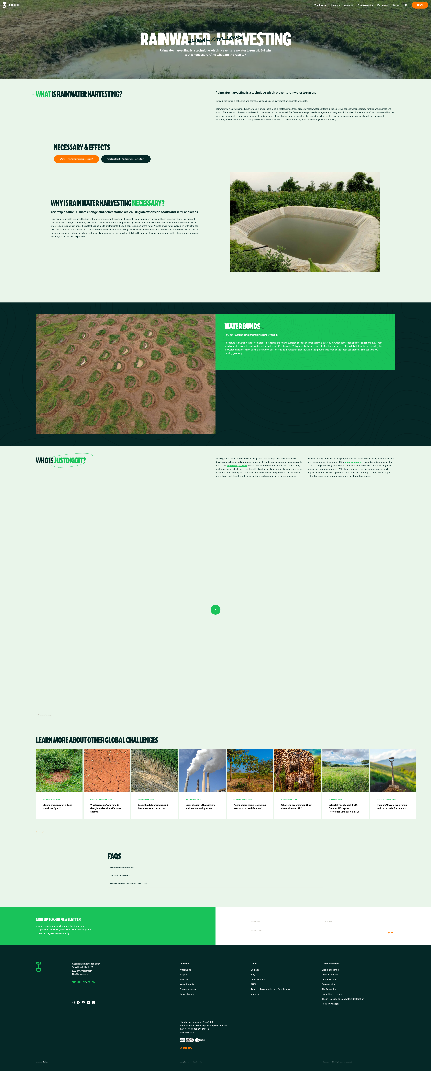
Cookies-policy (197, 1062)
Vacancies (256, 994)
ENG (74, 982)
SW (93, 982)
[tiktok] (93, 1002)
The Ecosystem (329, 989)
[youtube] (83, 1002)
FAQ (253, 974)
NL (79, 982)
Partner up (382, 5)
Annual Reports (258, 979)
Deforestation (328, 984)
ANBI (253, 984)
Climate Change (330, 974)
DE (84, 982)
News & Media (365, 5)
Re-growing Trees (331, 1003)
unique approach (353, 462)
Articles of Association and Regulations (270, 989)
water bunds (360, 342)
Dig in (396, 5)
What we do (320, 5)
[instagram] (73, 1002)
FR (88, 982)
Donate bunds (187, 994)
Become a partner (188, 989)
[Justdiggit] (11, 5)
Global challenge (330, 969)
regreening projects (237, 465)
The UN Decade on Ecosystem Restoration (343, 999)
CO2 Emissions (329, 979)
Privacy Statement (185, 1062)
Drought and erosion (332, 994)
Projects (335, 5)
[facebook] (78, 1002)
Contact (255, 969)
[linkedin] (88, 1002)
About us (348, 5)
